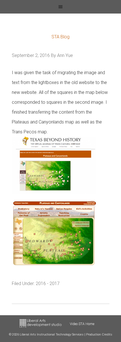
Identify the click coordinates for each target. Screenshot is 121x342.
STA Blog (60, 36)
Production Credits (99, 334)
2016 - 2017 (48, 283)
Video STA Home (82, 324)
